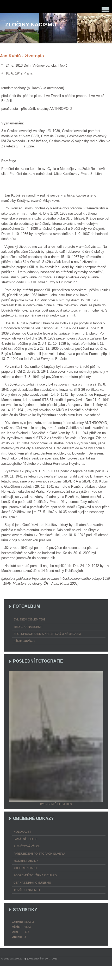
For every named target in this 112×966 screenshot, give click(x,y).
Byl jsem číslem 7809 (29, 619)
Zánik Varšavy (24, 641)
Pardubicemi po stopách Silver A (39, 853)
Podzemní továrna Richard (35, 875)
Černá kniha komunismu (32, 882)
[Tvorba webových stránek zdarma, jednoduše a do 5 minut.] (25, 959)
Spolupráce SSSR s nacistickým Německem (47, 633)
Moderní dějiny (26, 860)
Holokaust (22, 831)
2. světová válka (27, 846)
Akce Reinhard (25, 868)
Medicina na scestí (28, 626)
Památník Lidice (26, 839)
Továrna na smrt (27, 890)
